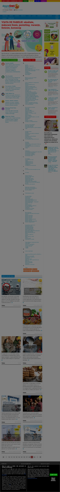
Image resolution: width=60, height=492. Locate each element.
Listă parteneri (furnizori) (32, 478)
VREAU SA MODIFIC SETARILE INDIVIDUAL (53, 479)
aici (10, 484)
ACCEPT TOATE (53, 474)
